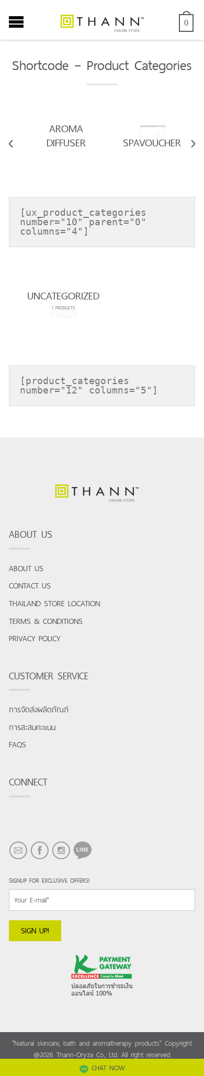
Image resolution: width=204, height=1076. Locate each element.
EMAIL (18, 859)
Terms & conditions (46, 621)
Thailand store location (54, 603)
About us (26, 568)
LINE (79, 859)
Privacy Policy (35, 638)
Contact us (30, 585)
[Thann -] (102, 20)
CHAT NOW (108, 1067)
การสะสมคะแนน (32, 727)
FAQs (17, 744)
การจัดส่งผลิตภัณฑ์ (39, 709)
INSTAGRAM (61, 859)
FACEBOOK (39, 859)
